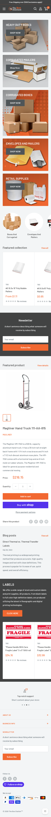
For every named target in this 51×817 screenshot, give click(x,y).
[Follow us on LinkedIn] (15, 779)
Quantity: (7, 486)
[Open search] (35, 8)
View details (42, 365)
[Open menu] (4, 9)
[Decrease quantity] (15, 486)
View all (44, 248)
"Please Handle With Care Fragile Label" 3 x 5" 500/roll (18, 648)
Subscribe (25, 347)
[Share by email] (46, 521)
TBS (7, 284)
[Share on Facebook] (31, 521)
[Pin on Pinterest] (36, 521)
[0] (46, 8)
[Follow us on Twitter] (10, 779)
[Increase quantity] (30, 486)
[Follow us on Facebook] (5, 779)
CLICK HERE (12, 613)
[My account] (40, 8)
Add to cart (25, 496)
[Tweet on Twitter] (41, 521)
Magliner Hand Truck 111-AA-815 (24, 428)
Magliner (7, 435)
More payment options (25, 512)
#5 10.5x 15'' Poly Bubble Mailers (16, 290)
